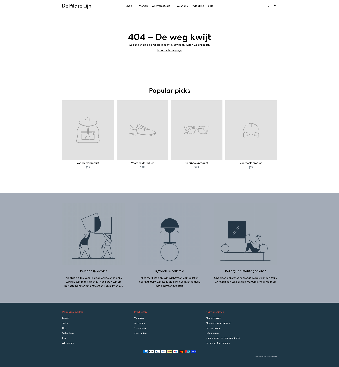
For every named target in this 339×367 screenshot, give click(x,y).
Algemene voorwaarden (218, 323)
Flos (64, 338)
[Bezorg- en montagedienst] (245, 234)
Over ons (182, 6)
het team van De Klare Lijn (161, 282)
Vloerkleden (140, 333)
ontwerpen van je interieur (106, 286)
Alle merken (68, 343)
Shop (129, 6)
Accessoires (140, 328)
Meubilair (139, 318)
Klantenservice (213, 318)
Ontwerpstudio (161, 6)
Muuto (65, 318)
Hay (64, 328)
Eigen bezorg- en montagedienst (223, 338)
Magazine (198, 6)
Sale (210, 6)
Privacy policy (213, 328)
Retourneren (212, 333)
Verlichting (139, 323)
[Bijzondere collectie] (169, 234)
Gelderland (68, 333)
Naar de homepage (169, 50)
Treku (65, 323)
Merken (143, 6)
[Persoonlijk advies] (93, 234)
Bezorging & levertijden (218, 343)
